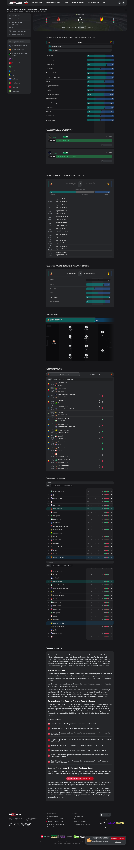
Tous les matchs (17, 15)
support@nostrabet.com (107, 828)
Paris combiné (16, 28)
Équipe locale (57, 379)
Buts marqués (54, 297)
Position (52, 280)
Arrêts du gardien (51, 98)
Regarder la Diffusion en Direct (80, 778)
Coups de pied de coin (53, 86)
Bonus (66, 3)
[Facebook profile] (10, 824)
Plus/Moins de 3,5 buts (19, 31)
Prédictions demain (18, 35)
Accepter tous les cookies (117, 838)
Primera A (20, 11)
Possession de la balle (52, 94)
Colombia (13, 11)
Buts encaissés (54, 301)
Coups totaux (50, 64)
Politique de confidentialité (55, 824)
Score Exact (15, 19)
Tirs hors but (50, 60)
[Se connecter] (123, 3)
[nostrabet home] (16, 814)
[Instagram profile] (22, 824)
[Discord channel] (29, 824)
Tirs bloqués (50, 68)
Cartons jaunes (50, 116)
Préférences (118, 842)
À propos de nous (52, 816)
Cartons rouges (50, 120)
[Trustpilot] (47, 836)
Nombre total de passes (53, 103)
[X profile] (14, 824)
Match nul (53, 288)
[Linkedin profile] (26, 824)
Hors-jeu (48, 90)
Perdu (51, 293)
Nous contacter (52, 827)
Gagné (52, 284)
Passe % (48, 111)
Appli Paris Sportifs (77, 3)
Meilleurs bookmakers (52, 3)
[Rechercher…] (119, 2)
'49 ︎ (50, 50)
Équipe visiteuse (68, 379)
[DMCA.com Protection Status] (76, 836)
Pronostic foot (37, 3)
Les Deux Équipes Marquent (17, 23)
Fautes (48, 81)
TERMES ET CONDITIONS (55, 821)
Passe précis (50, 107)
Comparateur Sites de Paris (96, 3)
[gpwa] (55, 836)
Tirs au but (49, 56)
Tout (49, 379)
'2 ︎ (50, 46)
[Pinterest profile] (18, 824)
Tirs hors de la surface (53, 77)
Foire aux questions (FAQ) (55, 819)
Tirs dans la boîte (51, 73)
